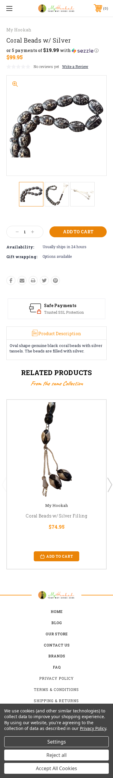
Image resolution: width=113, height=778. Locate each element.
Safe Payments (60, 305)
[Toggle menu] (16, 8)
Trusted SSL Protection (64, 312)
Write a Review (75, 66)
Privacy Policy (56, 678)
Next (109, 484)
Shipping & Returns (56, 700)
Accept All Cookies (56, 768)
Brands (56, 655)
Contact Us (57, 645)
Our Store (56, 633)
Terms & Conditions (56, 689)
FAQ (57, 667)
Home (56, 611)
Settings (56, 741)
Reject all (56, 755)
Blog (56, 622)
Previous (4, 484)
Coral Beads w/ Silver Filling (56, 516)
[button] (52, 50)
